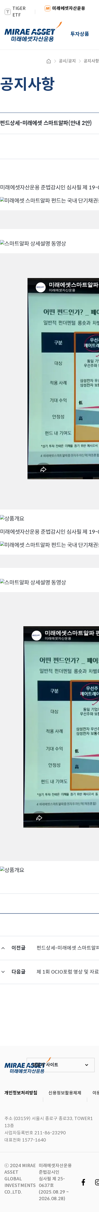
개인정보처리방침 (20, 1093)
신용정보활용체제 (64, 1093)
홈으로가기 (48, 61)
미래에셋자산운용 (68, 8)
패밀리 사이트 (45, 1065)
